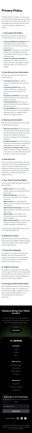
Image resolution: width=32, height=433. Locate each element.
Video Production (16, 371)
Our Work (16, 352)
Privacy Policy (16, 384)
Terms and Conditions (16, 387)
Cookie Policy (16, 390)
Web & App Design (16, 365)
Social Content (16, 368)
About (16, 355)
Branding (16, 374)
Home (16, 349)
